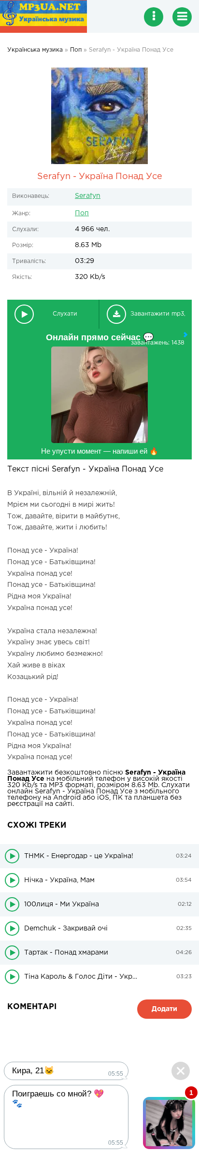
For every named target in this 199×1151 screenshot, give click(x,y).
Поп (82, 213)
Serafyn (87, 196)
